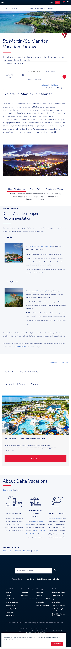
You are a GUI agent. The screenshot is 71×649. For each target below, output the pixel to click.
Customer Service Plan (59, 592)
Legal (53, 599)
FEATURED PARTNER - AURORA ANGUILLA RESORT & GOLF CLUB (25, 438)
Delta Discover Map (44, 579)
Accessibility (40, 602)
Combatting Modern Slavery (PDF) (58, 615)
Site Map (39, 595)
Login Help (39, 592)
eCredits (56, 579)
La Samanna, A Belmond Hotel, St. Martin (40, 291)
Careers (8, 595)
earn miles (42, 534)
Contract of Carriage (58, 605)
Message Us (24, 595)
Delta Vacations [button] (14, 8)
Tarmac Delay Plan (57, 595)
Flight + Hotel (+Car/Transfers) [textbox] (14, 63)
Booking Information (42, 605)
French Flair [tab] (35, 189)
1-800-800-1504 (20, 347)
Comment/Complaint (27, 599)
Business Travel (10, 605)
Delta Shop (9, 615)
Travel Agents (10, 609)
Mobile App (9, 612)
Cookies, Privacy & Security (57, 609)
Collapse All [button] (63, 362)
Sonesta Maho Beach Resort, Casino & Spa (40, 246)
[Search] (68, 2)
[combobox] (35, 63)
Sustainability (56, 602)
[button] (52, 71)
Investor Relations (11, 602)
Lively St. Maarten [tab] (17, 189)
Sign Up (51, 2)
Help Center (30, 579)
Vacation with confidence (55, 518)
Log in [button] (57, 2)
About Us (8, 592)
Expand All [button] (53, 362)
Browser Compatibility (43, 599)
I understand (57, 643)
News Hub (9, 599)
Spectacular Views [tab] (55, 189)
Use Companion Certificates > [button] (49, 85)
